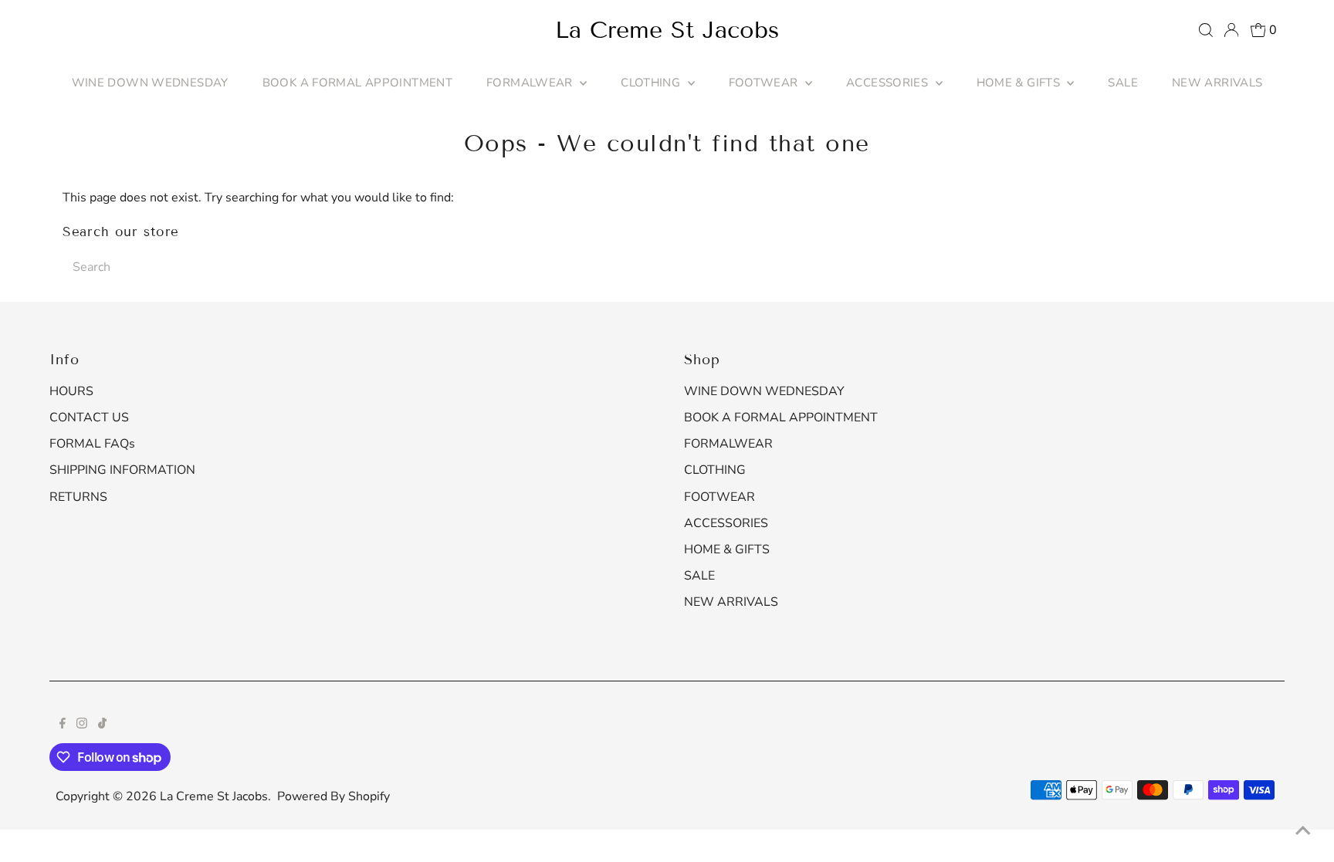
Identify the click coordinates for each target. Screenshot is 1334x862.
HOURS (71, 391)
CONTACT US (89, 417)
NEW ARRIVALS (1217, 82)
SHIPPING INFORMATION (122, 469)
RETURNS (78, 496)
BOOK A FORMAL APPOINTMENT (357, 82)
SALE (1123, 82)
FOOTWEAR (765, 82)
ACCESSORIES (889, 82)
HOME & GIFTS (1020, 82)
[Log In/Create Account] (1231, 30)
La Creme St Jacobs (667, 30)
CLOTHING (652, 82)
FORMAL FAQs (92, 443)
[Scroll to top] (1303, 831)
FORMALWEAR (531, 82)
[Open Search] (1206, 30)
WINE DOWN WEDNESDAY (150, 82)
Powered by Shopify (333, 796)
